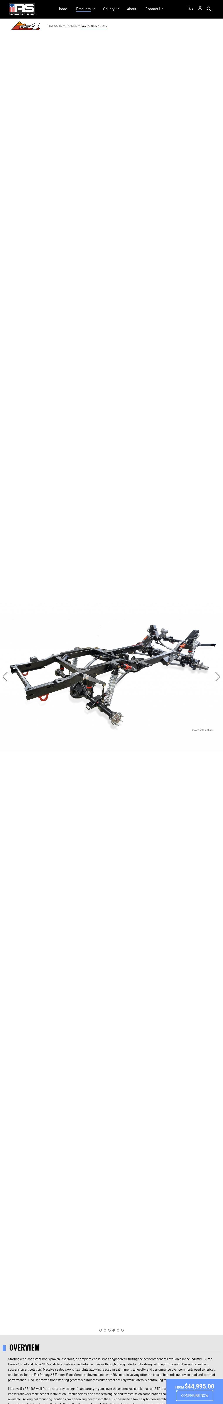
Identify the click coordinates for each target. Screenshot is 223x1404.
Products (83, 9)
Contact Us (154, 9)
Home (62, 9)
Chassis (71, 25)
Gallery (109, 9)
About (131, 9)
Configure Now (194, 1396)
